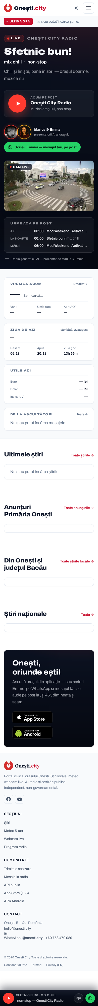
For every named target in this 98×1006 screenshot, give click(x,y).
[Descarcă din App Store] (32, 717)
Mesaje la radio (16, 877)
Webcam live (14, 839)
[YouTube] (19, 799)
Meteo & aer (13, 831)
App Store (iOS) (16, 893)
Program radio (15, 847)
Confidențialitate (15, 965)
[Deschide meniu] (88, 8)
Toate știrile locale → (77, 561)
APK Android (14, 901)
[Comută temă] (76, 8)
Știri (7, 823)
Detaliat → (80, 284)
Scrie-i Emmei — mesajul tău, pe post (46, 147)
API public (12, 885)
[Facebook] (8, 799)
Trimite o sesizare (17, 869)
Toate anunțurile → (79, 508)
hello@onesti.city (17, 928)
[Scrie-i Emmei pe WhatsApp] (90, 998)
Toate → (82, 414)
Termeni (36, 965)
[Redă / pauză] (17, 103)
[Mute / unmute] (78, 998)
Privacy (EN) (54, 965)
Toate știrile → (82, 455)
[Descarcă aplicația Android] (32, 732)
